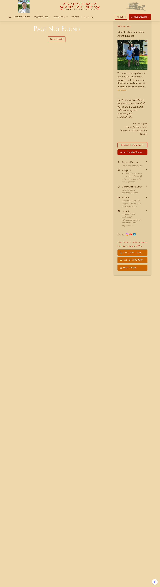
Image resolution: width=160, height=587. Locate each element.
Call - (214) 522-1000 (132, 252)
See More (122, 90)
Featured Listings (22, 16)
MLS (86, 16)
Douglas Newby (124, 26)
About (120, 16)
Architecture (59, 16)
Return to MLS (56, 39)
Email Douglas (130, 267)
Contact (139, 16)
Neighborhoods (40, 16)
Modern (75, 16)
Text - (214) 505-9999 (133, 260)
